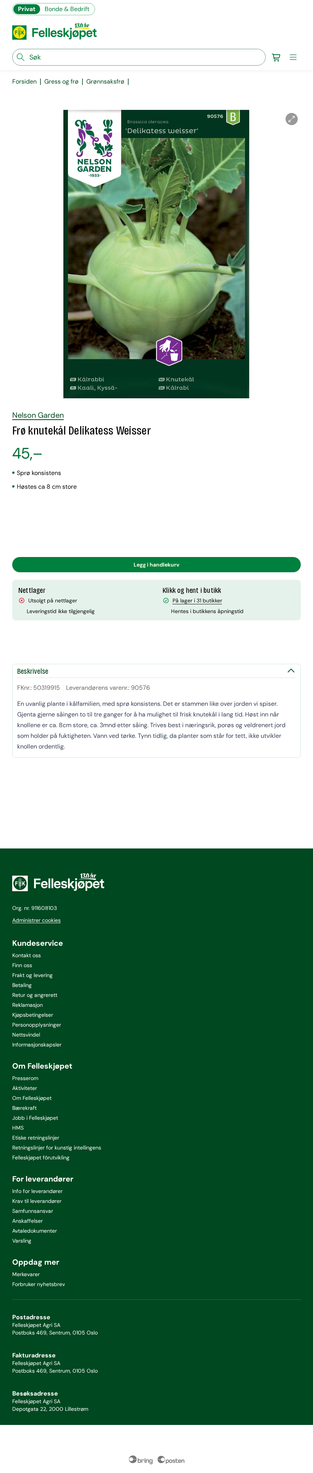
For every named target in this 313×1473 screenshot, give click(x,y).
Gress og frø (61, 81)
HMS (18, 1127)
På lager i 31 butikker (197, 600)
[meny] (293, 57)
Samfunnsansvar (32, 1210)
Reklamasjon (27, 1004)
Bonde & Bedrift (67, 9)
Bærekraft (24, 1107)
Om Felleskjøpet (32, 1098)
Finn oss (22, 965)
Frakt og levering (32, 975)
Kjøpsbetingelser (32, 1014)
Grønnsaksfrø (105, 81)
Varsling (21, 1240)
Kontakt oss (26, 955)
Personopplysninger (36, 1024)
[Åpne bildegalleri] (292, 119)
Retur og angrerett (34, 995)
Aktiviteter (24, 1088)
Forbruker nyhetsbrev (38, 1284)
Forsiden (24, 81)
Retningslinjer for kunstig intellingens (56, 1147)
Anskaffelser (27, 1220)
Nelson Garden (38, 415)
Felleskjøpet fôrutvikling (40, 1157)
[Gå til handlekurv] (276, 57)
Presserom (25, 1078)
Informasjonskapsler (36, 1044)
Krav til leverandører (36, 1201)
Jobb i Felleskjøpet (35, 1117)
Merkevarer (26, 1274)
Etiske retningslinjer (35, 1137)
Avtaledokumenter (34, 1230)
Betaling (22, 985)
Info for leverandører (37, 1191)
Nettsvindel (26, 1034)
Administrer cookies (36, 920)
